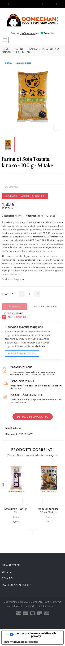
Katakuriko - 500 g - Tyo (16, 510)
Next (35, 532)
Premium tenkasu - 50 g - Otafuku (48, 510)
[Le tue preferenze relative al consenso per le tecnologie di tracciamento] (3, 484)
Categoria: (8, 215)
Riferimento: (33, 215)
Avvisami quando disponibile (25, 196)
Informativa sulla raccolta (21, 641)
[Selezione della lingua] (11, 4)
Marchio (10, 427)
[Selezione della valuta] (5, 4)
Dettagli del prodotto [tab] (32, 416)
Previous (30, 532)
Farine (18, 215)
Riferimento (12, 434)
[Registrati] (45, 4)
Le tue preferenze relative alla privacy (36, 634)
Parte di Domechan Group (40, 606)
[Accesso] (40, 4)
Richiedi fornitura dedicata (22, 353)
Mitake (18, 428)
